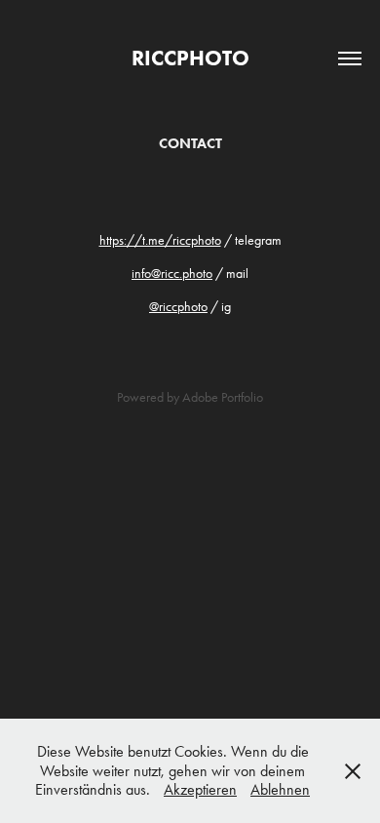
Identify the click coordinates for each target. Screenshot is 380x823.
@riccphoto (178, 306)
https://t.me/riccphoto (160, 240)
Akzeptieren (200, 789)
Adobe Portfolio (222, 397)
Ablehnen (280, 789)
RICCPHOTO (190, 58)
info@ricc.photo (172, 273)
